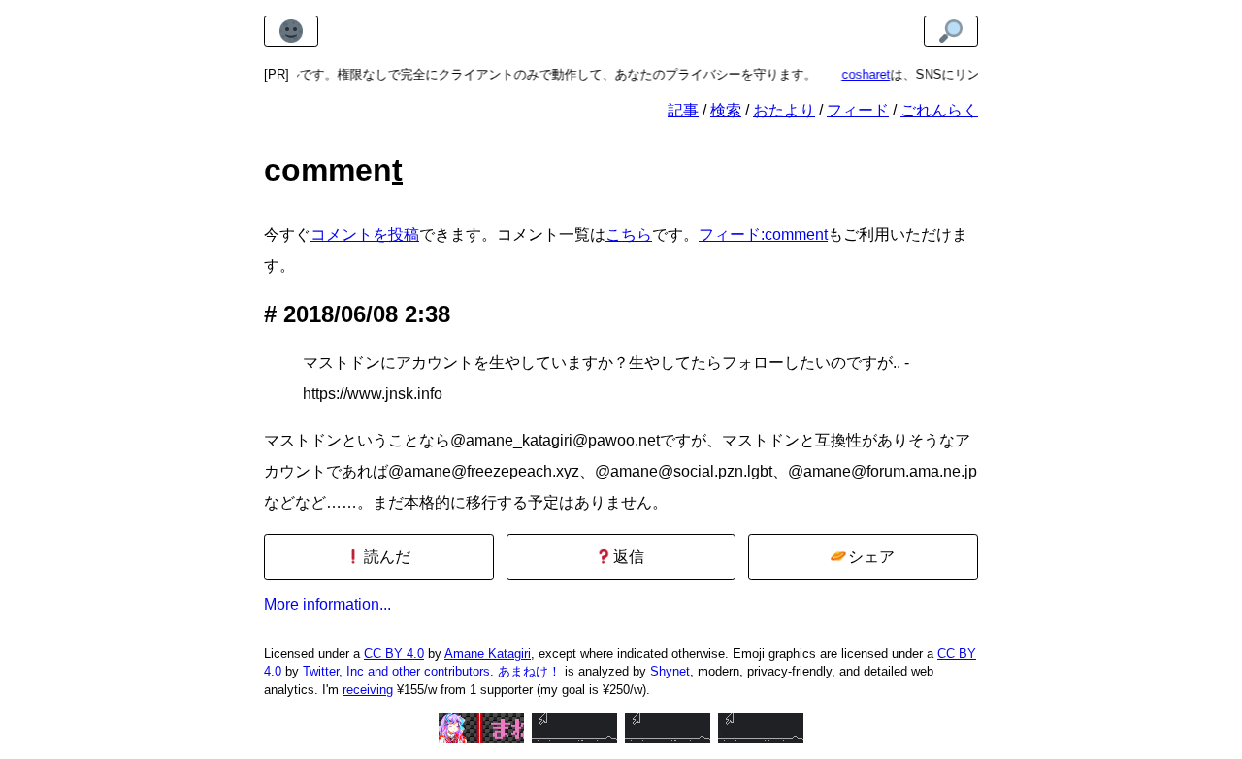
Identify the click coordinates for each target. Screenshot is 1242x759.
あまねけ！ (529, 671)
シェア (869, 556)
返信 (626, 556)
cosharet (857, 74)
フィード (858, 110)
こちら (628, 234)
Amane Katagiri (487, 653)
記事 (683, 110)
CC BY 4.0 (394, 653)
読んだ (385, 556)
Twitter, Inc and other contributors (396, 671)
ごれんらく (939, 110)
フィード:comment (763, 234)
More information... (327, 604)
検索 (725, 110)
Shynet (670, 671)
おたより (784, 110)
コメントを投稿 (364, 234)
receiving (368, 689)
